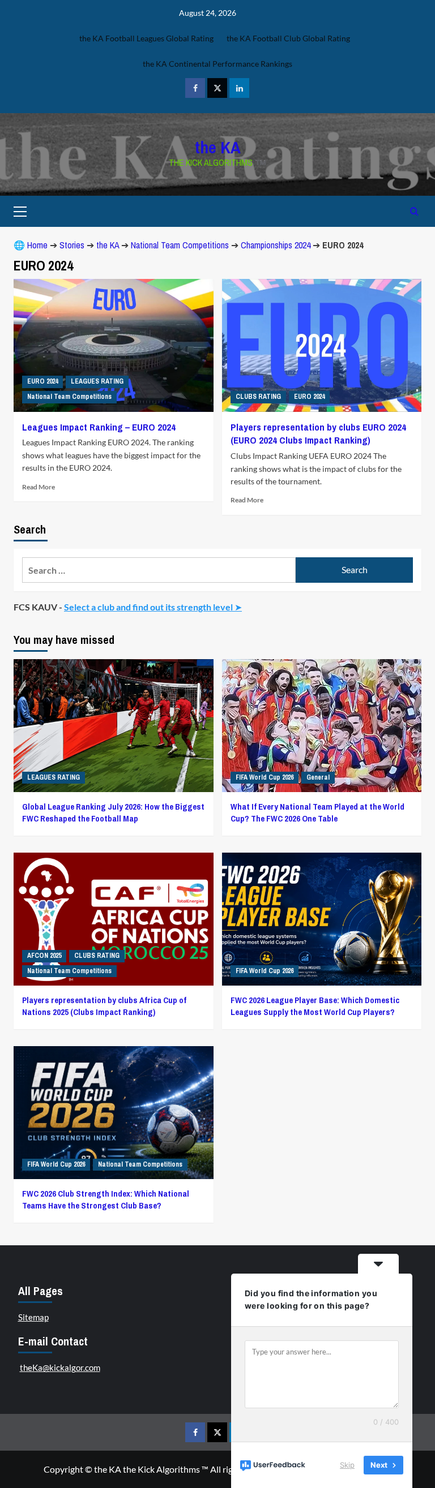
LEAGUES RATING (97, 381)
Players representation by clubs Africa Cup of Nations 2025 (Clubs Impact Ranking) (104, 1006)
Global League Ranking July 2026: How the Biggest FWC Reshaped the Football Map (113, 812)
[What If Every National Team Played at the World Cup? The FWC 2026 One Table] (322, 725)
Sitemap (33, 1317)
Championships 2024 (275, 245)
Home (37, 245)
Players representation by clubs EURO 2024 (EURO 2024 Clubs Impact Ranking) (318, 433)
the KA (218, 147)
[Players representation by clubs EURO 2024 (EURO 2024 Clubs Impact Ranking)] (322, 345)
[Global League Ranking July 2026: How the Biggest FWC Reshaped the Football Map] (114, 725)
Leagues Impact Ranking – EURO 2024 (99, 426)
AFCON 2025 (44, 955)
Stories (71, 245)
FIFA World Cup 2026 (264, 777)
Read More (38, 487)
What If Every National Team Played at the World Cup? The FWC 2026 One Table (317, 812)
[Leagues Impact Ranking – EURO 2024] (114, 345)
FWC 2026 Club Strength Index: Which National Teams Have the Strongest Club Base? (105, 1199)
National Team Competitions (180, 245)
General (318, 777)
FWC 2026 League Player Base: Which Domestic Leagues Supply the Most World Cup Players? (315, 1006)
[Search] (414, 211)
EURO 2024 (42, 381)
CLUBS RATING (258, 396)
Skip (347, 1464)
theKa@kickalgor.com (60, 1367)
